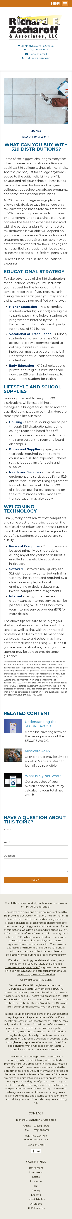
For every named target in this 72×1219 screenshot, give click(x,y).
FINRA (52, 988)
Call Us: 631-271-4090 (38, 58)
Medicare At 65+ (38, 751)
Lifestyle (36, 1194)
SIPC (60, 988)
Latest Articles (36, 1199)
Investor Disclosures (52, 1006)
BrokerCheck (42, 906)
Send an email (38, 53)
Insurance (36, 1181)
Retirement (36, 1167)
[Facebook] (33, 1151)
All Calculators (36, 1208)
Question (9, 855)
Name (7, 829)
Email (7, 842)
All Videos (36, 1203)
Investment (36, 1172)
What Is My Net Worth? (44, 776)
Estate (36, 1176)
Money (36, 1190)
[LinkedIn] (38, 1151)
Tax (36, 1185)
